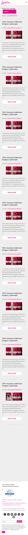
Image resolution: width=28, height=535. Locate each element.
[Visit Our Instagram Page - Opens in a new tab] (15, 514)
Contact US (22, 510)
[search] (19, 521)
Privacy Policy (17, 504)
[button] (26, 2)
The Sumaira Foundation (14, 27)
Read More (12, 57)
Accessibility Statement (7, 504)
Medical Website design (7, 503)
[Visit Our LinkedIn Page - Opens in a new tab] (19, 514)
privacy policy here (14, 529)
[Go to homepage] (6, 2)
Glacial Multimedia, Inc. (20, 503)
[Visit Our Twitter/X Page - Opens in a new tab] (8, 514)
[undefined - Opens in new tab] (2, 489)
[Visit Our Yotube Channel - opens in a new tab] (12, 514)
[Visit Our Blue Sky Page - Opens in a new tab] (13, 517)
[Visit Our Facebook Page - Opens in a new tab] (5, 514)
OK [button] (3, 532)
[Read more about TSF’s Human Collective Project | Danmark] (14, 35)
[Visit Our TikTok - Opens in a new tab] (22, 514)
